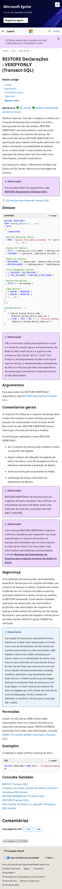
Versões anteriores (11, 868)
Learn (5, 50)
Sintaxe (8, 84)
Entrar (57, 31)
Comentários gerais (14, 92)
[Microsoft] (31, 31)
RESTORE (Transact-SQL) (15, 800)
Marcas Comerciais (29, 880)
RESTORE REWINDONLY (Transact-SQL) (23, 796)
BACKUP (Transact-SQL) (15, 784)
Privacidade (8, 872)
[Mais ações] (57, 51)
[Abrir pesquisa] (49, 31)
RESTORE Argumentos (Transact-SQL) (26, 191)
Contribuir (39, 868)
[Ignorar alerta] (57, 4)
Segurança (10, 96)
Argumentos (11, 88)
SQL (14, 50)
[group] (31, 274)
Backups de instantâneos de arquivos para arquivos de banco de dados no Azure (31, 558)
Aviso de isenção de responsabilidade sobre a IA (25, 864)
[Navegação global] (3, 31)
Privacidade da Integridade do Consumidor (23, 876)
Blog (26, 868)
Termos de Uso (9, 880)
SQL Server (24, 50)
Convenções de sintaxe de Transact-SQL (27, 200)
